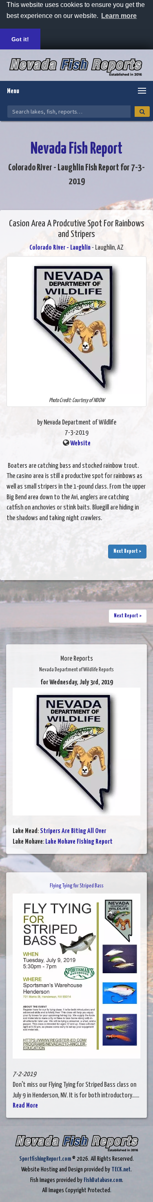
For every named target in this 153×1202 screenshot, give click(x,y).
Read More (25, 1105)
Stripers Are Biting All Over (73, 831)
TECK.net (121, 1169)
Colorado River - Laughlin (60, 247)
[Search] (142, 111)
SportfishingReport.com (45, 1159)
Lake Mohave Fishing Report (79, 841)
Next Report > (127, 551)
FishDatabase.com (103, 1180)
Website (80, 443)
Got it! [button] (20, 39)
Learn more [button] (119, 15)
